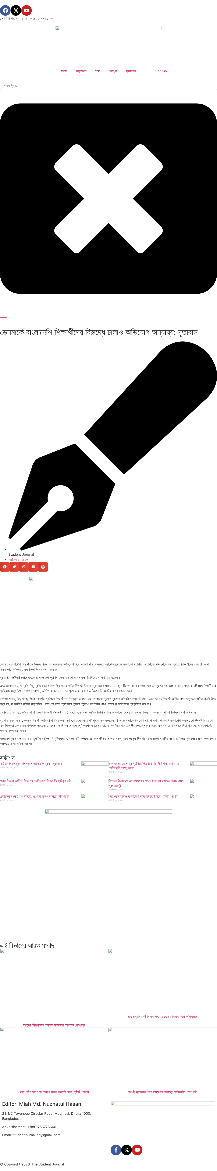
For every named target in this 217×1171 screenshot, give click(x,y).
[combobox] (108, 85)
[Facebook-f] (116, 1150)
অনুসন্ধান (81, 71)
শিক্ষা (97, 71)
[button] (5, 567)
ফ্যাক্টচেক (131, 71)
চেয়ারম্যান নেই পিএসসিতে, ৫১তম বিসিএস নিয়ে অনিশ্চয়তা (34, 796)
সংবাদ (64, 71)
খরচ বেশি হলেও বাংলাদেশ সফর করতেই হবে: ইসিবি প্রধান (143, 796)
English (161, 71)
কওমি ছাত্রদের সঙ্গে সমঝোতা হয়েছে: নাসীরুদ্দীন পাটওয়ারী (162, 1092)
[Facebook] (5, 10)
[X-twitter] (16, 10)
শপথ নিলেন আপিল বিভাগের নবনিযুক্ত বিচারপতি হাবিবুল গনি (35, 781)
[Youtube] (26, 10)
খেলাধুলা (113, 71)
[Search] (3, 313)
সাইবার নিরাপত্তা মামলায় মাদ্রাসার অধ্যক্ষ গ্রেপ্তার (31, 763)
